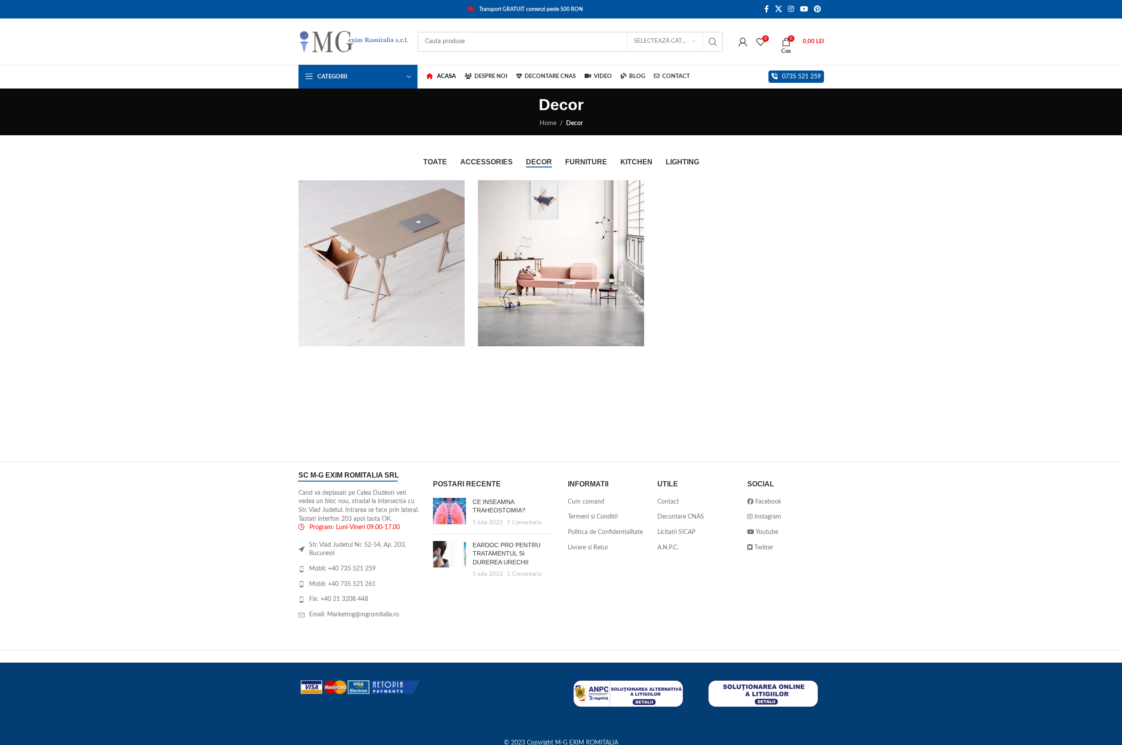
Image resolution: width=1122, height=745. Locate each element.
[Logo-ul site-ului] (353, 41)
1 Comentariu (524, 522)
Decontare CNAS (680, 517)
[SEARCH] (713, 42)
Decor (574, 123)
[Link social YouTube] (804, 9)
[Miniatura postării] (449, 512)
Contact (668, 502)
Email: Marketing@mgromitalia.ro (354, 615)
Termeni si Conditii (593, 517)
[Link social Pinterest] (817, 9)
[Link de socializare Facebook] (766, 9)
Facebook (767, 502)
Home (548, 123)
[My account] (743, 42)
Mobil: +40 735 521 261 (342, 584)
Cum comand (586, 502)
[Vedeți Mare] (454, 190)
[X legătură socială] (778, 9)
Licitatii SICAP (676, 532)
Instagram (767, 517)
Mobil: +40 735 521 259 (342, 569)
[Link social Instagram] (791, 9)
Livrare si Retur (588, 548)
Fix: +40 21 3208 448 (338, 599)
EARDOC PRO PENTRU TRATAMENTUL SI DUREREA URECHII (506, 553)
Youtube (766, 532)
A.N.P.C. (667, 548)
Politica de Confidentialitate (605, 532)
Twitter (763, 548)
